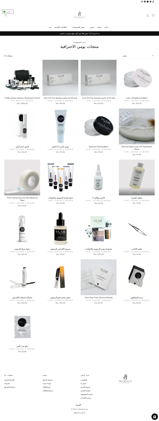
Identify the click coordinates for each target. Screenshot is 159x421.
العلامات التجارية (60, 27)
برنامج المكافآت (48, 391)
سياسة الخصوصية (87, 394)
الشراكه (7, 383)
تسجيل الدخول (47, 380)
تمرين (92, 27)
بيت (49, 27)
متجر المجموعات (78, 27)
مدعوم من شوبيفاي (79, 412)
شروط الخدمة (85, 387)
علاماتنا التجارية (9, 380)
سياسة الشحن (85, 391)
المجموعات (77, 42)
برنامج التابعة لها (9, 387)
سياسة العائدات (86, 398)
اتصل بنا (83, 383)
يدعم (107, 27)
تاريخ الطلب (47, 387)
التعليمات (84, 380)
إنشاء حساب (47, 383)
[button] (7, 12)
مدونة (99, 27)
